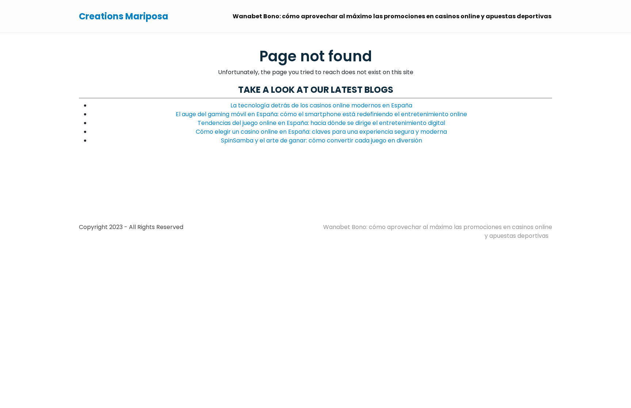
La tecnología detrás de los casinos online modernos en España (321, 105)
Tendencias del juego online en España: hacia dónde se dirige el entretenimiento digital (321, 123)
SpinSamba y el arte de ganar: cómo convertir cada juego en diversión (321, 140)
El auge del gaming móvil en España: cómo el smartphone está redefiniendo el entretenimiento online (321, 114)
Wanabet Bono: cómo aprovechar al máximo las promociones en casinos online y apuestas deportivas (392, 16)
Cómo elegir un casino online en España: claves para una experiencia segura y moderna (321, 131)
